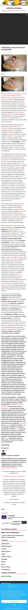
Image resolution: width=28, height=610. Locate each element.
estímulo (4, 161)
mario (10, 52)
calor (15, 356)
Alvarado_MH (5, 468)
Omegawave (5, 408)
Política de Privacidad (5, 583)
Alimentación (5, 543)
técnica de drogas (9, 167)
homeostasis (10, 136)
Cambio (19, 163)
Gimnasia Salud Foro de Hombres (14, 476)
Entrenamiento (5, 551)
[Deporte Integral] (14, 5)
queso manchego (6, 576)
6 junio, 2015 (4, 52)
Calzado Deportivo (6, 546)
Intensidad (9, 329)
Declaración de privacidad (17, 608)
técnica (10, 285)
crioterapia (8, 118)
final (20, 215)
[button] (26, 14)
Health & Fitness (6, 556)
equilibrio (11, 134)
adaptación (21, 159)
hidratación (11, 229)
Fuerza (8, 425)
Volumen (10, 299)
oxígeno (7, 172)
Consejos (4, 549)
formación (10, 132)
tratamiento (18, 167)
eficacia (10, 200)
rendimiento (9, 114)
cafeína (17, 322)
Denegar (14, 605)
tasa (23, 425)
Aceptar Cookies (14, 601)
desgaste (12, 130)
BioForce (17, 429)
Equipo (3, 554)
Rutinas (3, 561)
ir (5, 227)
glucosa (17, 229)
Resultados (22, 103)
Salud (3, 564)
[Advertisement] (14, 31)
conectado (18, 535)
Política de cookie (9, 608)
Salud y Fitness (5, 567)
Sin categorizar (5, 569)
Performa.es (13, 468)
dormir (10, 323)
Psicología (4, 559)
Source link (4, 513)
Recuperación (20, 112)
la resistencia (23, 423)
